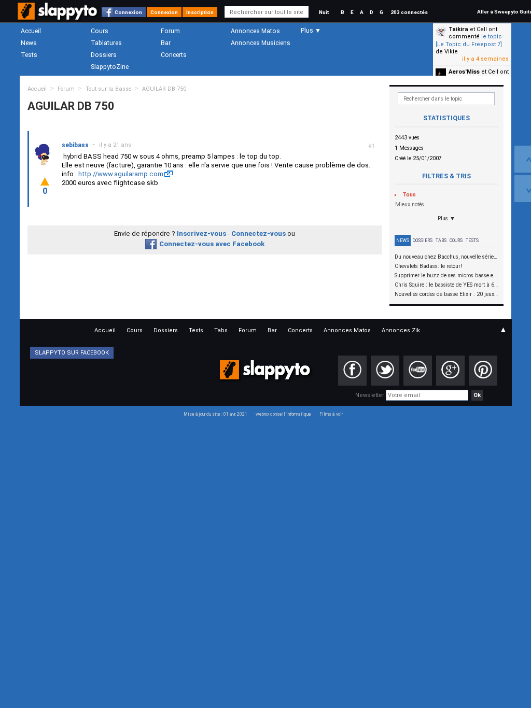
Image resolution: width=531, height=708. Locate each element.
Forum (170, 31)
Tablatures (106, 43)
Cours (99, 31)
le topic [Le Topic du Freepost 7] (469, 40)
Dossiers (104, 55)
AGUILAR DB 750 (164, 89)
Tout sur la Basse (108, 89)
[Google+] (450, 371)
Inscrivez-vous (201, 233)
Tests (29, 55)
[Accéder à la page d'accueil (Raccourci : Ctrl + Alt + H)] (58, 16)
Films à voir (331, 414)
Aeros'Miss (464, 71)
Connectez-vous (258, 233)
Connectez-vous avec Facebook (211, 244)
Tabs (441, 240)
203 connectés (409, 12)
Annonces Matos (255, 31)
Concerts (174, 55)
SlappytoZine (110, 66)
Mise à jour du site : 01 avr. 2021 (215, 414)
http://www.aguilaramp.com (120, 174)
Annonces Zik (401, 330)
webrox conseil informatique (283, 414)
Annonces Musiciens (260, 43)
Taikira (458, 29)
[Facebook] (352, 371)
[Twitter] (385, 371)
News (29, 43)
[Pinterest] (483, 371)
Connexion (128, 12)
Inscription (200, 12)
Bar (166, 43)
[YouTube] (417, 371)
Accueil (31, 31)
